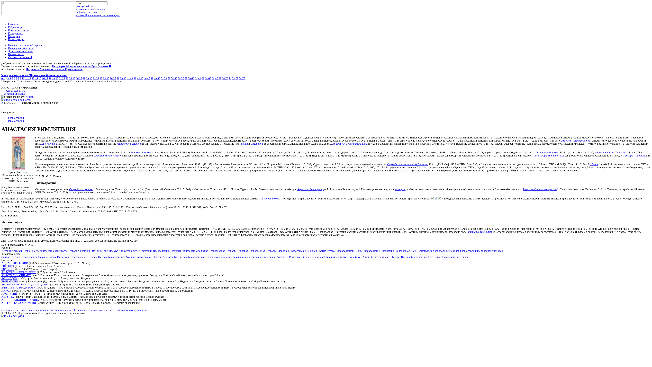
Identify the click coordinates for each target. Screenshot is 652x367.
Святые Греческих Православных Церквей (72, 257)
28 (84, 78)
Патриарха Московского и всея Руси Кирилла (54, 69)
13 (33, 78)
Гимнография (16, 117)
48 (152, 78)
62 (199, 78)
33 (101, 78)
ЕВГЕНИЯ (7, 266)
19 (53, 78)
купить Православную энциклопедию (98, 15)
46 (145, 78)
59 (189, 78)
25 (74, 78)
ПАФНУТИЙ (9, 293)
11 (26, 78)
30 (90, 78)
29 (87, 78)
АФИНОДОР (9, 278)
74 (240, 78)
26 (77, 78)
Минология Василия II (129, 143)
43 (135, 78)
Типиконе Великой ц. (142, 152)
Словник (13, 24)
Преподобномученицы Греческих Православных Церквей (435, 257)
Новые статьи (16, 54)
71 (230, 78)
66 (213, 78)
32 (97, 78)
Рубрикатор (15, 27)
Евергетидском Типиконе (611, 152)
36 (111, 78)
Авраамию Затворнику (310, 189)
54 (172, 78)
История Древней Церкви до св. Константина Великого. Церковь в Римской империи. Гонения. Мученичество (66, 250)
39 (121, 78)
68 (220, 78)
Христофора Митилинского (548, 155)
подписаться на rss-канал (90, 9)
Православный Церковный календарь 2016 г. (390, 250)
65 (209, 78)
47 (148, 78)
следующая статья (14, 93)
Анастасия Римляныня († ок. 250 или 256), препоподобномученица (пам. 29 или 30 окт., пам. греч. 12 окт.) (338, 257)
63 (203, 78)
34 (104, 78)
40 (124, 78)
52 (165, 78)
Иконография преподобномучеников (438, 250)
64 (206, 78)
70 (226, 78)
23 (67, 78)
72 (233, 78)
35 (107, 78)
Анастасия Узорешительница (349, 143)
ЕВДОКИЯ (7, 269)
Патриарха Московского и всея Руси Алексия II (81, 66)
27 (80, 78)
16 (43, 78)
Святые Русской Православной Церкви (340, 250)
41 (128, 78)
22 (63, 78)
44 (138, 78)
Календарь (14, 36)
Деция (244, 143)
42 (131, 78)
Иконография (16, 120)
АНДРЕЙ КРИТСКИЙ (14, 263)
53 (169, 78)
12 (29, 78)
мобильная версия (86, 12)
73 (237, 78)
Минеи (594, 164)
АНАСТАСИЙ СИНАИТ (16, 275)
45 (141, 78)
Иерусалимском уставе (107, 155)
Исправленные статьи (21, 48)
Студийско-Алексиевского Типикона (407, 164)
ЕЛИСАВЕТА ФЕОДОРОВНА (19, 287)
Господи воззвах (271, 198)
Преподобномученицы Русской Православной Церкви (130, 257)
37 (114, 78)
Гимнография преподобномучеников (481, 250)
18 (50, 78)
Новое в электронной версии (25, 45)
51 (162, 78)
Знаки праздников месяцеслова (540, 189)
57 (182, 78)
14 (36, 78)
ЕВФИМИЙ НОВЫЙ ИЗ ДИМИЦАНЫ (24, 284)
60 (192, 78)
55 (175, 78)
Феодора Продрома (634, 155)
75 (243, 78)
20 (57, 78)
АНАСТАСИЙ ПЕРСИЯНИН (18, 272)
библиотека (25, 99)
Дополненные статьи (20, 51)
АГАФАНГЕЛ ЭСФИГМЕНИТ (19, 302)
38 (118, 78)
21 (60, 78)
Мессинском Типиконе (546, 152)
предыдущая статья (15, 90)
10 (23, 78)
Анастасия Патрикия (479, 231)
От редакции (15, 33)
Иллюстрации (16, 39)
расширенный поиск (86, 6)
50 (158, 78)
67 (216, 78)
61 (196, 78)
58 (186, 78)
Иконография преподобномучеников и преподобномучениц (197, 257)
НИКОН (6, 290)
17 (46, 78)
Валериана (257, 143)
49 (155, 78)
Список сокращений (20, 57)
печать (29, 96)
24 (70, 78)
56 (179, 78)
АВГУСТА (7, 296)
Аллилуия (400, 189)
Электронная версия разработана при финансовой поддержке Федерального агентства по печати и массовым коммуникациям (74, 310)
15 (40, 78)
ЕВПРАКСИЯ (9, 281)
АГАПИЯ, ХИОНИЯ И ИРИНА (20, 299)
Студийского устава (81, 189)
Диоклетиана (49, 143)
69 (223, 78)
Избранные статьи (18, 30)
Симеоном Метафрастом (575, 140)
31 (94, 78)
